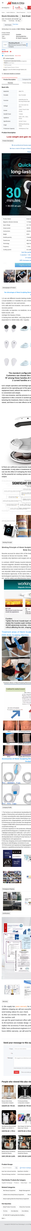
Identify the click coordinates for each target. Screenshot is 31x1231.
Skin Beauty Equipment (9, 1190)
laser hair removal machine (9, 1171)
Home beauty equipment (23, 1174)
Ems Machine (14, 1211)
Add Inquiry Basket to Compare (12, 73)
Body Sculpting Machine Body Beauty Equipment (16, 1198)
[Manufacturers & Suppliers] (15, 3)
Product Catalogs (26, 1168)
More (3, 1218)
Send (16, 1072)
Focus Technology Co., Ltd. (22, 1224)
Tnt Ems (5, 1211)
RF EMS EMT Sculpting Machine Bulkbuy (14, 1215)
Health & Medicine (10, 12)
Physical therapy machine (9, 1174)
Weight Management (24, 1190)
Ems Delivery (25, 1211)
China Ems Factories (24, 1207)
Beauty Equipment (21, 12)
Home (3, 12)
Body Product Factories (9, 1207)
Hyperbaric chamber (22, 1171)
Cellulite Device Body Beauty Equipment (13, 1194)
